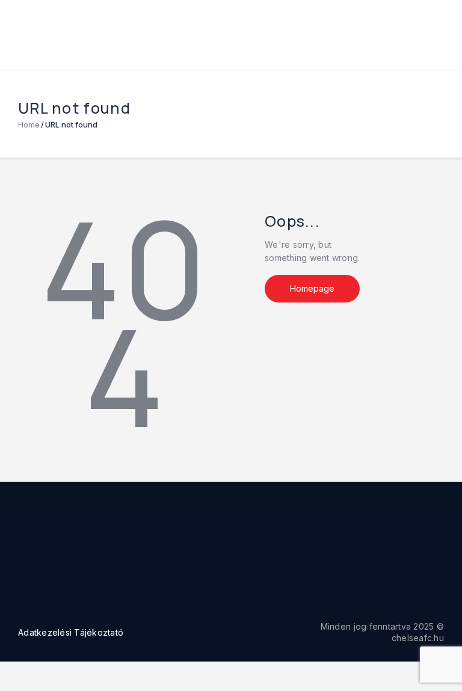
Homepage (312, 288)
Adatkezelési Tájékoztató (70, 632)
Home (29, 124)
